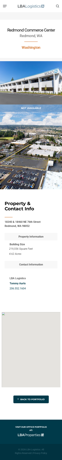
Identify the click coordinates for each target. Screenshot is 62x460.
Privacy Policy (40, 453)
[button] (56, 151)
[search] (57, 6)
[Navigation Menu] (5, 6)
